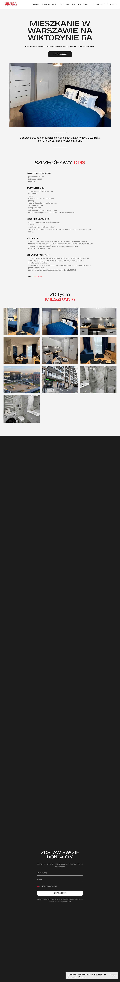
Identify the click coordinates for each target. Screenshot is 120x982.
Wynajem (36, 4)
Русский (113, 4)
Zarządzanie (64, 4)
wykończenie (82, 4)
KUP (73, 4)
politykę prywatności (64, 901)
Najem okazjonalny (49, 4)
